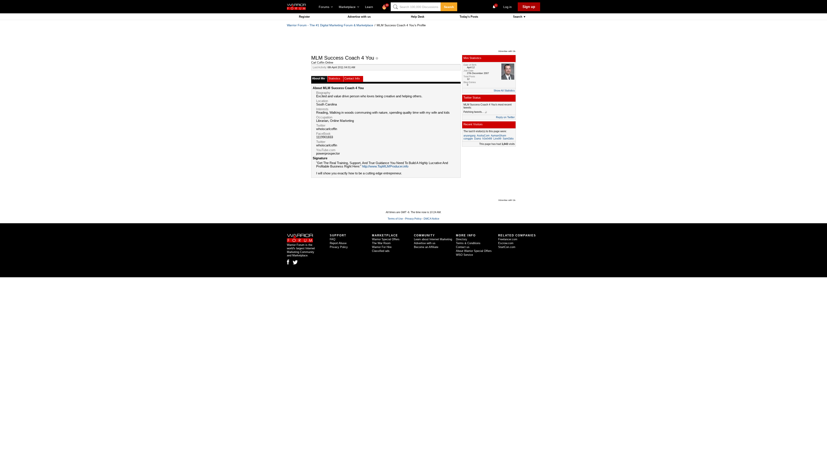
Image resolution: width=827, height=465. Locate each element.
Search (449, 7)
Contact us (462, 247)
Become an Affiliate (426, 247)
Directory (461, 239)
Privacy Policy (413, 218)
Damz (477, 138)
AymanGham (498, 135)
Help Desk (417, 16)
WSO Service (464, 254)
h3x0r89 (487, 138)
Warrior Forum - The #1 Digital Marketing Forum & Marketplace (330, 25)
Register (304, 16)
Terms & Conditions (468, 243)
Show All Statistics (504, 90)
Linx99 (497, 138)
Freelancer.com (507, 239)
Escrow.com (505, 243)
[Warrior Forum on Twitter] (295, 262)
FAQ (332, 239)
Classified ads (381, 251)
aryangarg (469, 135)
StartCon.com (506, 247)
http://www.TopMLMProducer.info (385, 166)
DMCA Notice (431, 218)
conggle (468, 138)
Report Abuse (338, 243)
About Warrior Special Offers (474, 251)
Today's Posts (469, 16)
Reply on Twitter (505, 117)
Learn (370, 7)
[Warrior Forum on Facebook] (288, 262)
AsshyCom (483, 135)
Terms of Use (395, 218)
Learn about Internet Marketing (433, 239)
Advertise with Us (506, 51)
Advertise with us (359, 16)
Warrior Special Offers (386, 239)
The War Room (381, 243)
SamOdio (508, 138)
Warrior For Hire (382, 247)
